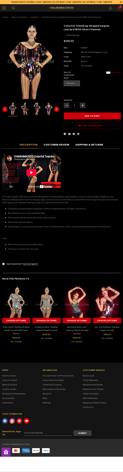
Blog (45, 398)
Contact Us (88, 407)
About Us (47, 393)
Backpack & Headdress (13, 393)
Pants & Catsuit (9, 380)
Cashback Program (52, 384)
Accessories (8, 398)
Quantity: (68, 100)
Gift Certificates (90, 398)
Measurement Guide (93, 384)
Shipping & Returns (89, 144)
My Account (88, 375)
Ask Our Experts (30, 264)
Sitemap (47, 402)
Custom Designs (91, 393)
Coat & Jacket (9, 389)
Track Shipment (90, 380)
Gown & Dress (9, 375)
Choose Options (16, 320)
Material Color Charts (93, 389)
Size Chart (116, 72)
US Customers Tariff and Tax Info (58, 375)
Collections (7, 402)
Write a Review (72, 35)
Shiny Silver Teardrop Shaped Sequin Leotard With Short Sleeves (16, 330)
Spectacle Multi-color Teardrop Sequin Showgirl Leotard (76, 330)
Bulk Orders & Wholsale (54, 389)
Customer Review (56, 144)
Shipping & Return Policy (94, 402)
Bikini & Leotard (9, 384)
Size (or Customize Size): (69, 75)
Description (29, 144)
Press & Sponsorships (53, 380)
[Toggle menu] (4, 8)
